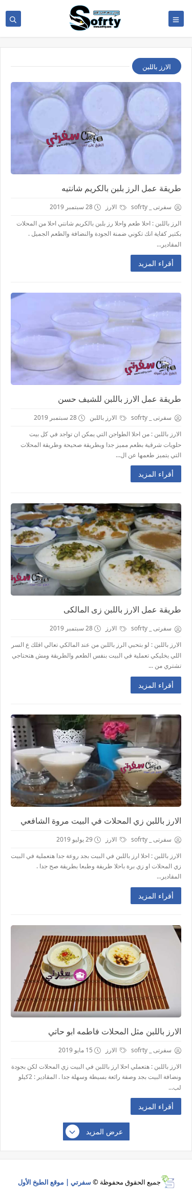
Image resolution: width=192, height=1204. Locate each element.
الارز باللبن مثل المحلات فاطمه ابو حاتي (114, 1031)
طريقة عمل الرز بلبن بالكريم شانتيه (121, 188)
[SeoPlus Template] (168, 1182)
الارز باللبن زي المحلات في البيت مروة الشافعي (100, 820)
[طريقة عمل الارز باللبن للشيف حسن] (96, 339)
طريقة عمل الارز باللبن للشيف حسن (119, 398)
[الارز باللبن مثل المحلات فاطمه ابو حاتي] (96, 971)
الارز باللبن (104, 417)
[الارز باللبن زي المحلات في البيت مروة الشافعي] (96, 761)
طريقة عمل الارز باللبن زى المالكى (122, 609)
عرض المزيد (104, 1131)
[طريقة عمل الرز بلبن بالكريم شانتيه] (96, 128)
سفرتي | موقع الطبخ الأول (54, 1182)
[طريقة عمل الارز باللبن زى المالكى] (96, 549)
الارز (111, 206)
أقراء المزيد (156, 263)
